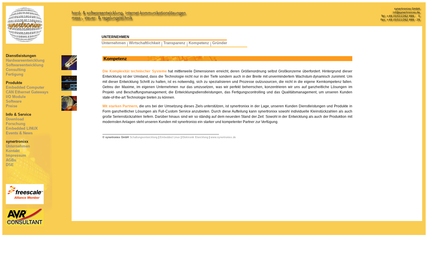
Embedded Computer (25, 87)
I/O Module (16, 97)
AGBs (11, 160)
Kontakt (13, 151)
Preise (11, 106)
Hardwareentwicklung (25, 60)
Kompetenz (199, 43)
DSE (10, 165)
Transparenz (174, 43)
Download (15, 119)
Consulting (16, 69)
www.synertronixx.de (223, 137)
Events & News (19, 133)
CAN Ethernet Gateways (27, 92)
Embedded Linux (170, 137)
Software (14, 101)
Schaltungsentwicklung (144, 137)
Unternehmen (18, 146)
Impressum (16, 155)
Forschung (15, 124)
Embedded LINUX (22, 128)
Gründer (219, 43)
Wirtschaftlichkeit (144, 43)
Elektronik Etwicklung (195, 137)
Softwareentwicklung (24, 65)
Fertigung (14, 74)
